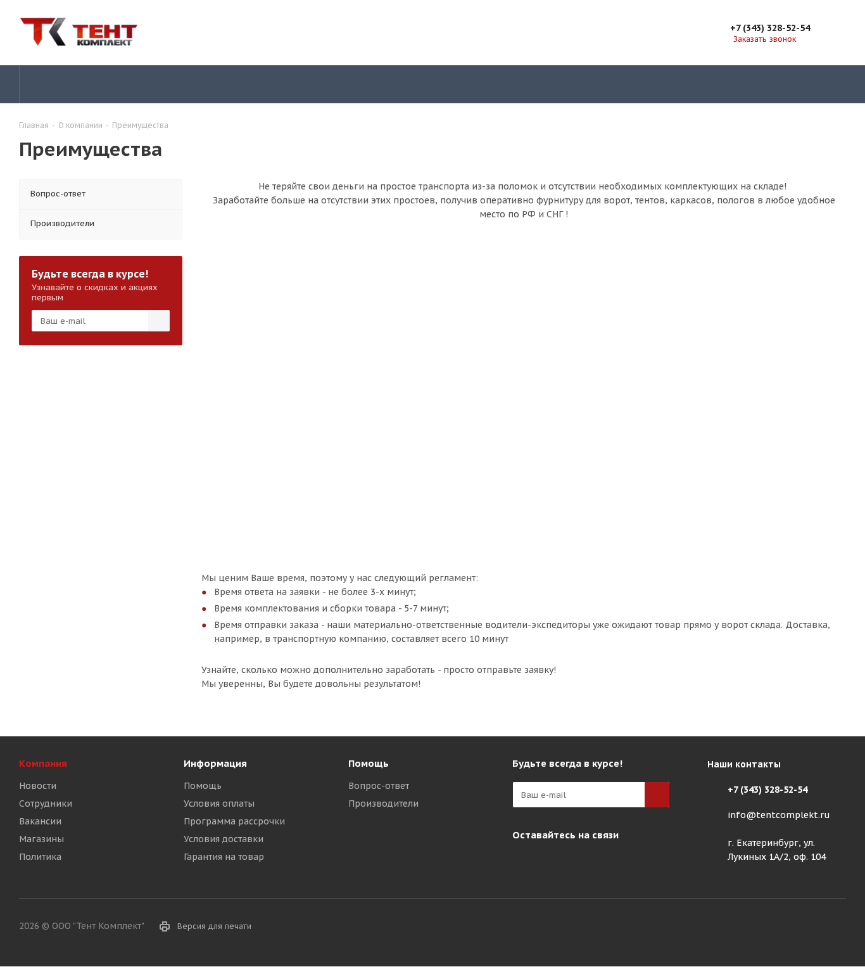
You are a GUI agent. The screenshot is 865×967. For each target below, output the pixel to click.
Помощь (203, 785)
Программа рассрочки (234, 821)
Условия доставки (223, 839)
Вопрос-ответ (378, 785)
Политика (40, 856)
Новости (37, 785)
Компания (43, 763)
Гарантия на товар (224, 856)
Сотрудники (45, 803)
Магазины (41, 839)
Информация (215, 763)
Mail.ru (556, 864)
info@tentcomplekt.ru (779, 815)
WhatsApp (588, 864)
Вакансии (40, 821)
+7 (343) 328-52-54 (770, 28)
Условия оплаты (219, 803)
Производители (383, 803)
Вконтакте (525, 864)
